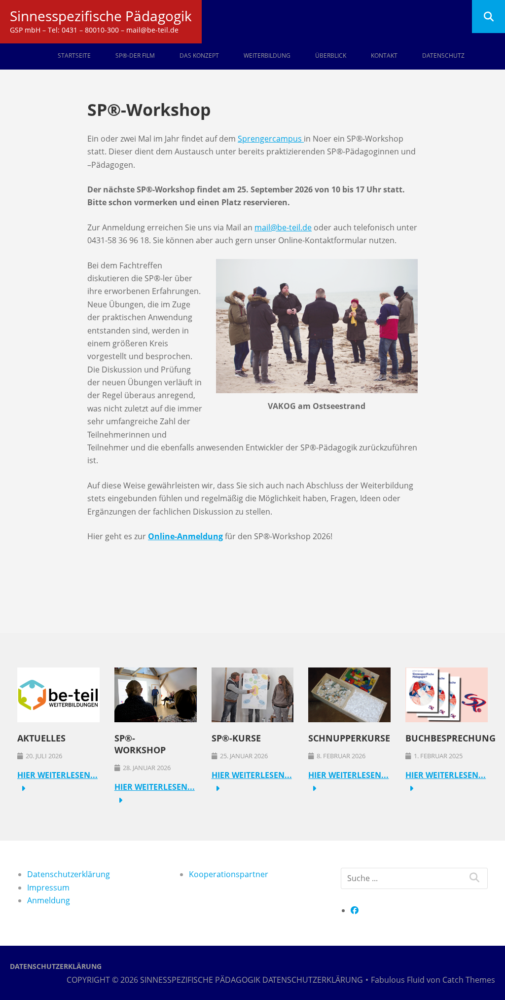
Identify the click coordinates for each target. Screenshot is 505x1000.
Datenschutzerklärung (68, 874)
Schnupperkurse (349, 738)
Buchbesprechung (450, 738)
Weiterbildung (267, 55)
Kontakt (384, 55)
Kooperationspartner (228, 874)
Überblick (330, 55)
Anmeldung (48, 900)
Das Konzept (199, 55)
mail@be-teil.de (283, 227)
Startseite (74, 55)
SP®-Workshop (140, 744)
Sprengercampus (271, 138)
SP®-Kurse (236, 738)
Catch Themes (468, 979)
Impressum (48, 887)
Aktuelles (41, 738)
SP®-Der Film (135, 55)
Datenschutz (443, 55)
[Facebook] (355, 910)
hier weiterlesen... (57, 775)
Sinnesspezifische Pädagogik (101, 15)
